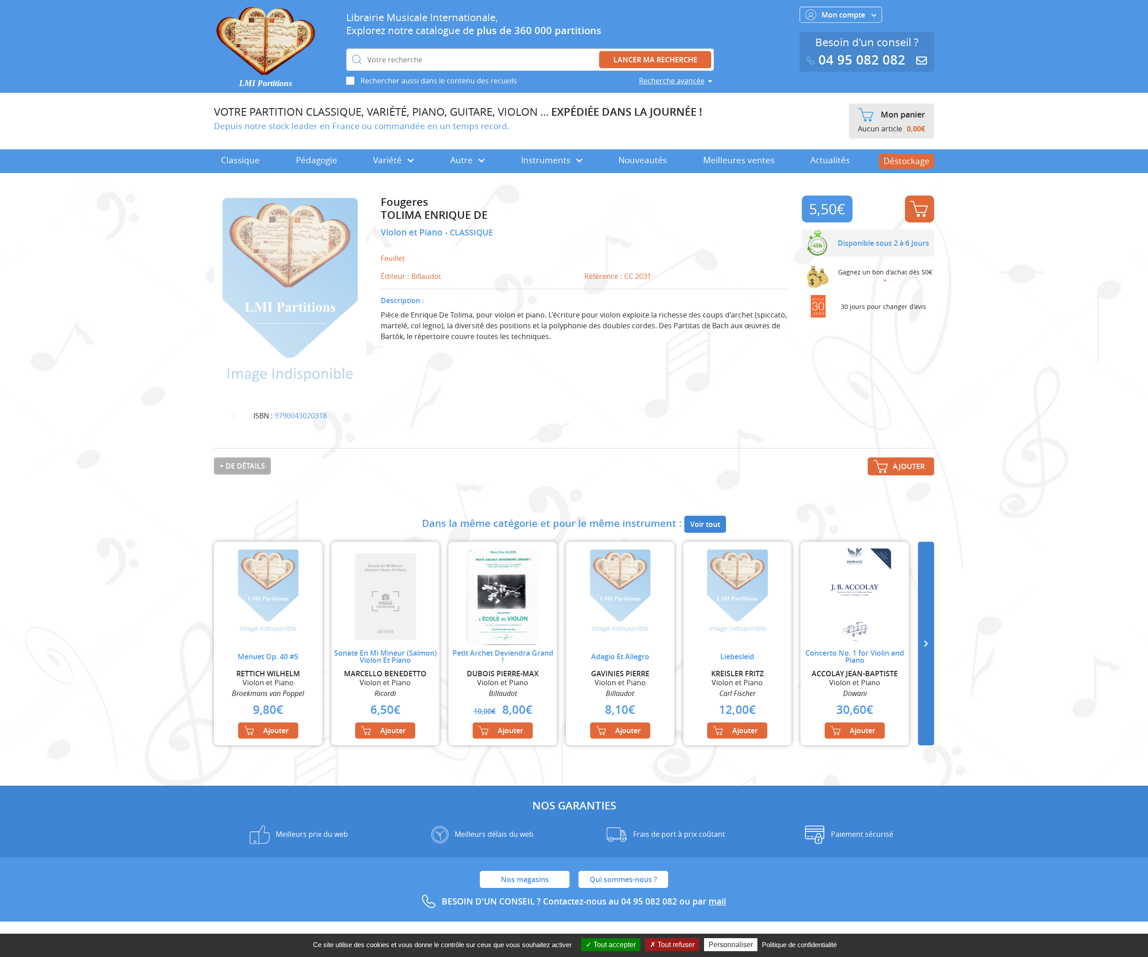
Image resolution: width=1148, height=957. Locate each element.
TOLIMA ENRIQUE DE (434, 215)
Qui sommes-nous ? (623, 879)
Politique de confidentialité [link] (799, 944)
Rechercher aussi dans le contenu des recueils (439, 81)
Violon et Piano (413, 232)
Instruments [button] (547, 160)
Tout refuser (675, 944)
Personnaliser (731, 944)
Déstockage (906, 161)
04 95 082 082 (862, 60)
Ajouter (919, 209)
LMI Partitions (265, 83)
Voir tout (705, 524)
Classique (240, 160)
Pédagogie (316, 160)
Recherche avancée (671, 81)
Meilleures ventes (738, 160)
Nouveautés (642, 160)
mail (717, 901)
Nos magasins (525, 879)
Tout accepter (613, 944)
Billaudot (426, 276)
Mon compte (844, 15)
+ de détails (242, 466)
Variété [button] (388, 160)
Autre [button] (462, 160)
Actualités (830, 160)
